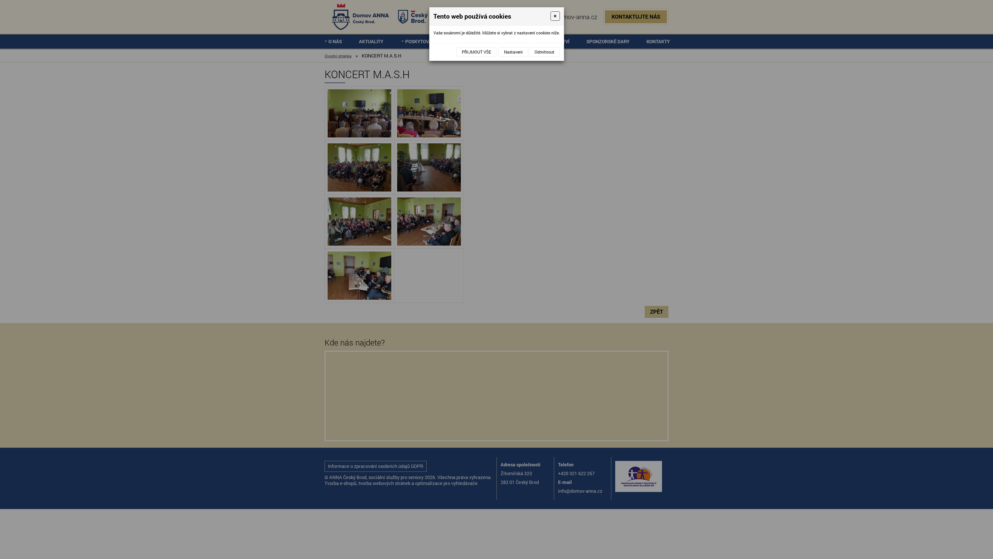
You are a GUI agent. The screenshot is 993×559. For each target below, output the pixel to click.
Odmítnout (544, 52)
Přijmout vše (476, 52)
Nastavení (513, 52)
